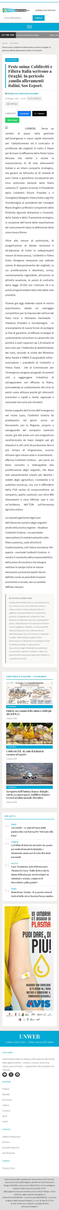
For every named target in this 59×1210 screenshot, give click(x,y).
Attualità (6, 1094)
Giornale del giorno (11, 1147)
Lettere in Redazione (11, 1136)
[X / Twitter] (11, 1074)
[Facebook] (17, 1074)
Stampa (13, 104)
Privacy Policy (8, 1168)
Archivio (6, 1142)
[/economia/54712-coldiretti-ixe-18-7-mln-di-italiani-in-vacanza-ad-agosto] (29, 733)
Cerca (38, 18)
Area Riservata (8, 1153)
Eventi (5, 1121)
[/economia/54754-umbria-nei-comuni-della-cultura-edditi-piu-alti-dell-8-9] (29, 693)
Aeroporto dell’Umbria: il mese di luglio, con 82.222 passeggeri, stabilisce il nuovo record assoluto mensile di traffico (28, 794)
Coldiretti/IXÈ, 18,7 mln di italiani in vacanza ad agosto (25, 753)
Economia (14, 43)
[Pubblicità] (29, 965)
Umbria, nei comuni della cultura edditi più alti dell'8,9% (28, 713)
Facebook (24, 113)
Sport (4, 1116)
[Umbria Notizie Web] (29, 9)
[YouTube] (4, 1074)
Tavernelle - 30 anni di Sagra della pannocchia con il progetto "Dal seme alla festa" (32, 831)
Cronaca (6, 1110)
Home (4, 43)
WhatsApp (12, 120)
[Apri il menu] (29, 26)
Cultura (5, 1105)
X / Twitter (39, 113)
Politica (5, 1089)
